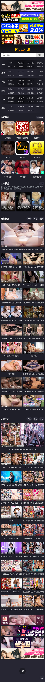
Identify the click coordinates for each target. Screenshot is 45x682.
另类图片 (40, 93)
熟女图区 (30, 93)
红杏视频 (11, 110)
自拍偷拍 (21, 72)
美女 (29, 219)
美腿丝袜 (11, 93)
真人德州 (21, 63)
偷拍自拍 (21, 80)
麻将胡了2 (11, 67)
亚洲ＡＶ (11, 72)
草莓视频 (30, 107)
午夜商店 (21, 107)
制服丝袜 (11, 84)
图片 (3, 90)
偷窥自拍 (11, 89)
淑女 (35, 419)
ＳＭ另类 (40, 75)
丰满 (29, 419)
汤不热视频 (40, 107)
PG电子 (11, 63)
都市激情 (11, 98)
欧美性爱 (40, 80)
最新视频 (5, 218)
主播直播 (30, 75)
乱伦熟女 (30, 84)
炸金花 (21, 67)
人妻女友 (30, 98)
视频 (3, 73)
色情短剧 (30, 110)
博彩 (3, 64)
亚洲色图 (21, 89)
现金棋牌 (30, 67)
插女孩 (11, 107)
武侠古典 (40, 98)
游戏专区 (40, 63)
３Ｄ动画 (40, 72)
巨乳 (35, 219)
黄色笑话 (30, 102)
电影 (3, 82)
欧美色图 (30, 89)
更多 (41, 219)
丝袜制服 (21, 75)
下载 (41, 184)
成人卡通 (30, 80)
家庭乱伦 (21, 98)
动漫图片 (40, 89)
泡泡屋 (21, 110)
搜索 (40, 55)
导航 (3, 108)
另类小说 (21, 102)
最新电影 (5, 418)
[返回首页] (42, 677)
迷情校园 (11, 102)
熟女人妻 (11, 75)
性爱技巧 (40, 102)
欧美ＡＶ (30, 72)
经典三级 (21, 84)
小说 (3, 99)
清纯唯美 (21, 93)
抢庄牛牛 (40, 67)
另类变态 (40, 84)
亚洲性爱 (11, 80)
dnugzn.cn (22, 49)
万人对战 (30, 63)
